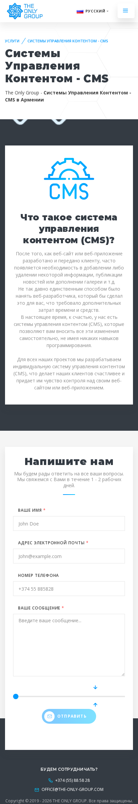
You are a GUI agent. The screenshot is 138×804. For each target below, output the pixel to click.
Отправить (72, 716)
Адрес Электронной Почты (53, 543)
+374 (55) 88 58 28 (72, 780)
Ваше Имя (32, 510)
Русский (95, 10)
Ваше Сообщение (41, 608)
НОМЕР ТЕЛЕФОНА (38, 575)
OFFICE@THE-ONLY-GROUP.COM (73, 789)
